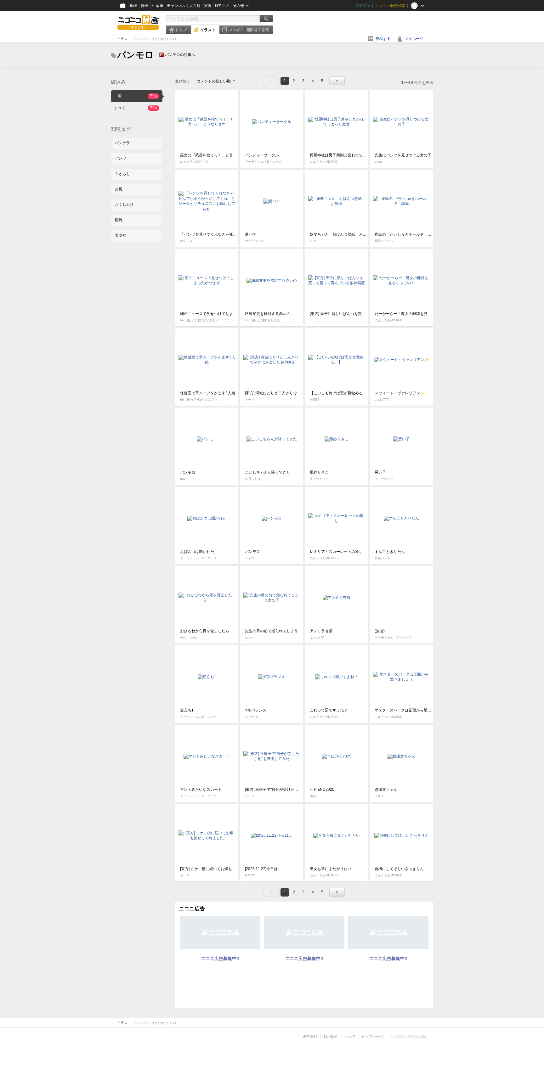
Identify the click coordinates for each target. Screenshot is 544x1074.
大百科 (195, 6)
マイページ (414, 39)
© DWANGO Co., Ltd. (409, 1036)
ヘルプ (349, 1036)
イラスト (207, 30)
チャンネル (176, 6)
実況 (208, 6)
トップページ (372, 1036)
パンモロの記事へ (180, 55)
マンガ (234, 30)
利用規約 (330, 1036)
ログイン (362, 6)
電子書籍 (261, 30)
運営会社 (310, 1036)
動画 (134, 6)
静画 (145, 6)
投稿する (383, 39)
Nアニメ (222, 6)
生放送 (157, 6)
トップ (180, 30)
